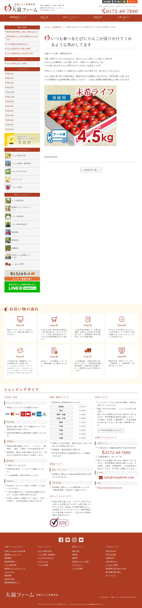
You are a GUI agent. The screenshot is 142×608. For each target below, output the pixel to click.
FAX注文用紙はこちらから (111, 430)
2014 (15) (10, 129)
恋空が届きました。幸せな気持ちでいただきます (22, 37)
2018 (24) (10, 110)
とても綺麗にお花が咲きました (17, 44)
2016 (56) (10, 120)
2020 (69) (10, 101)
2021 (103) (10, 97)
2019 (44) (10, 106)
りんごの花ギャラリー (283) (16, 63)
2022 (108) (10, 92)
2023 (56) (10, 87)
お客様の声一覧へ (91, 170)
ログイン (132, 2)
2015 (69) (10, 124)
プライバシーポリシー (81, 604)
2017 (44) (10, 115)
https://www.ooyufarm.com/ (110, 488)
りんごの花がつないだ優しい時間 (18, 48)
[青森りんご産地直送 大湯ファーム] (20, 11)
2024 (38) (10, 83)
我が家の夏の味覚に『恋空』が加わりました (22, 31)
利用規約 (91, 604)
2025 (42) (10, 78)
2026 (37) (10, 73)
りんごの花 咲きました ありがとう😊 (20, 53)
